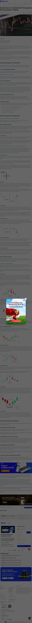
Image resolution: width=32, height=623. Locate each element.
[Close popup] (26, 299)
